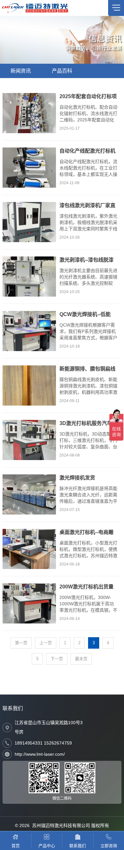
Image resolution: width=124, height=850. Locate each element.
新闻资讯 (20, 71)
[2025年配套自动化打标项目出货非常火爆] (29, 113)
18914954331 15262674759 (43, 743)
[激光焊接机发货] (29, 494)
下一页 (57, 658)
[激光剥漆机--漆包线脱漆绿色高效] (29, 276)
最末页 (81, 658)
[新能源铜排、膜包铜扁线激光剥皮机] (29, 385)
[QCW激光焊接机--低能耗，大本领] (29, 331)
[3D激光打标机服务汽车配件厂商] (29, 440)
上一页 (45, 642)
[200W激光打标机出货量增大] (29, 603)
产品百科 (62, 71)
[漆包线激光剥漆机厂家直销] (29, 222)
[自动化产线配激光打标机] (29, 168)
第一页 (21, 642)
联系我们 (13, 708)
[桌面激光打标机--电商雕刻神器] (29, 549)
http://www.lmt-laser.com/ (40, 754)
